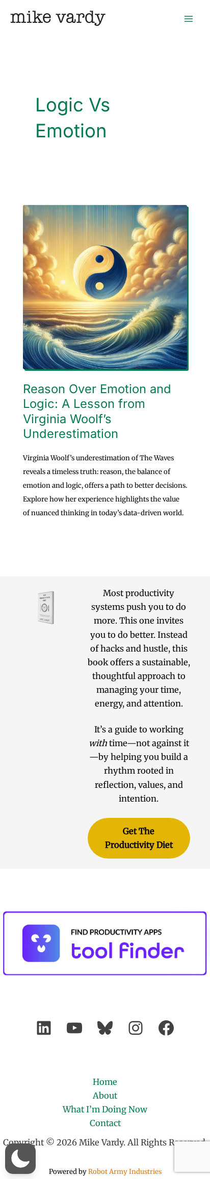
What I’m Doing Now (105, 1109)
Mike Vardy (58, 18)
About (105, 1095)
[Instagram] (135, 1028)
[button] (20, 1158)
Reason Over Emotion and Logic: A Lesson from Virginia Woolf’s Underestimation (97, 411)
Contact (105, 1123)
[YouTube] (74, 1028)
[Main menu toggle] (188, 18)
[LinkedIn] (44, 1028)
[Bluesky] (105, 1028)
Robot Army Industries (125, 1171)
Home (105, 1082)
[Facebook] (166, 1028)
